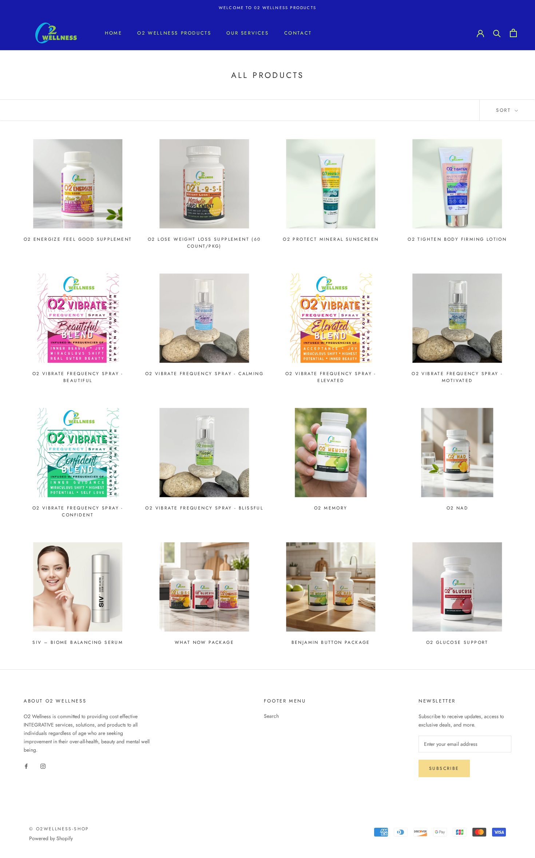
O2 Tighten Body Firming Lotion (457, 239)
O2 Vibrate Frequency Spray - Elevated (330, 377)
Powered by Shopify (51, 838)
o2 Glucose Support (457, 642)
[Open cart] (513, 33)
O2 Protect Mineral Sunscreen (331, 239)
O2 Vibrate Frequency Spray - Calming (204, 373)
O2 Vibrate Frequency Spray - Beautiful (77, 377)
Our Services (247, 32)
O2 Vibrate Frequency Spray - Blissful (204, 508)
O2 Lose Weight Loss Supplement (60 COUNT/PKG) (204, 243)
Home (113, 32)
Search (271, 716)
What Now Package (204, 642)
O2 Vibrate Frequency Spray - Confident (77, 512)
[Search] (497, 33)
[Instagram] (42, 765)
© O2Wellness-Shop (59, 829)
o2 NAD (457, 508)
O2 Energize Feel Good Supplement (78, 239)
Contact (298, 32)
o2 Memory (331, 508)
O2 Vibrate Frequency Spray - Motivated (457, 377)
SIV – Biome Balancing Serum (77, 642)
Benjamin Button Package (331, 642)
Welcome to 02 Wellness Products (267, 8)
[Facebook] (26, 765)
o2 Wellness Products (174, 32)
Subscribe (444, 768)
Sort (504, 110)
